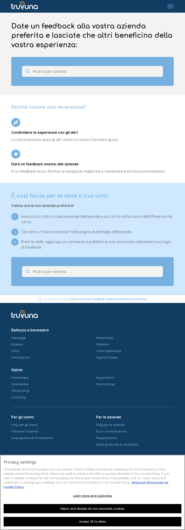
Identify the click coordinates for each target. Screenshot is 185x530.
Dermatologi (105, 384)
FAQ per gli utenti (24, 425)
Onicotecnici (20, 357)
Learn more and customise (92, 495)
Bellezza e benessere (30, 330)
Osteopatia (19, 384)
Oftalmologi (20, 391)
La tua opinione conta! (95, 299)
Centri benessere (108, 351)
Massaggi (18, 338)
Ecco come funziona (111, 431)
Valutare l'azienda (24, 431)
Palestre (102, 344)
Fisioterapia (20, 377)
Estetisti (17, 344)
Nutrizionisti (104, 338)
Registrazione (106, 438)
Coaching (18, 397)
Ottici (15, 351)
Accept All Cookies (92, 521)
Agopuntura (105, 377)
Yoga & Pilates (107, 357)
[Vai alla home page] (27, 6)
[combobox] (96, 71)
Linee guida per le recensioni (32, 438)
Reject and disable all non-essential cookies (92, 508)
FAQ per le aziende (110, 425)
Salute (17, 370)
